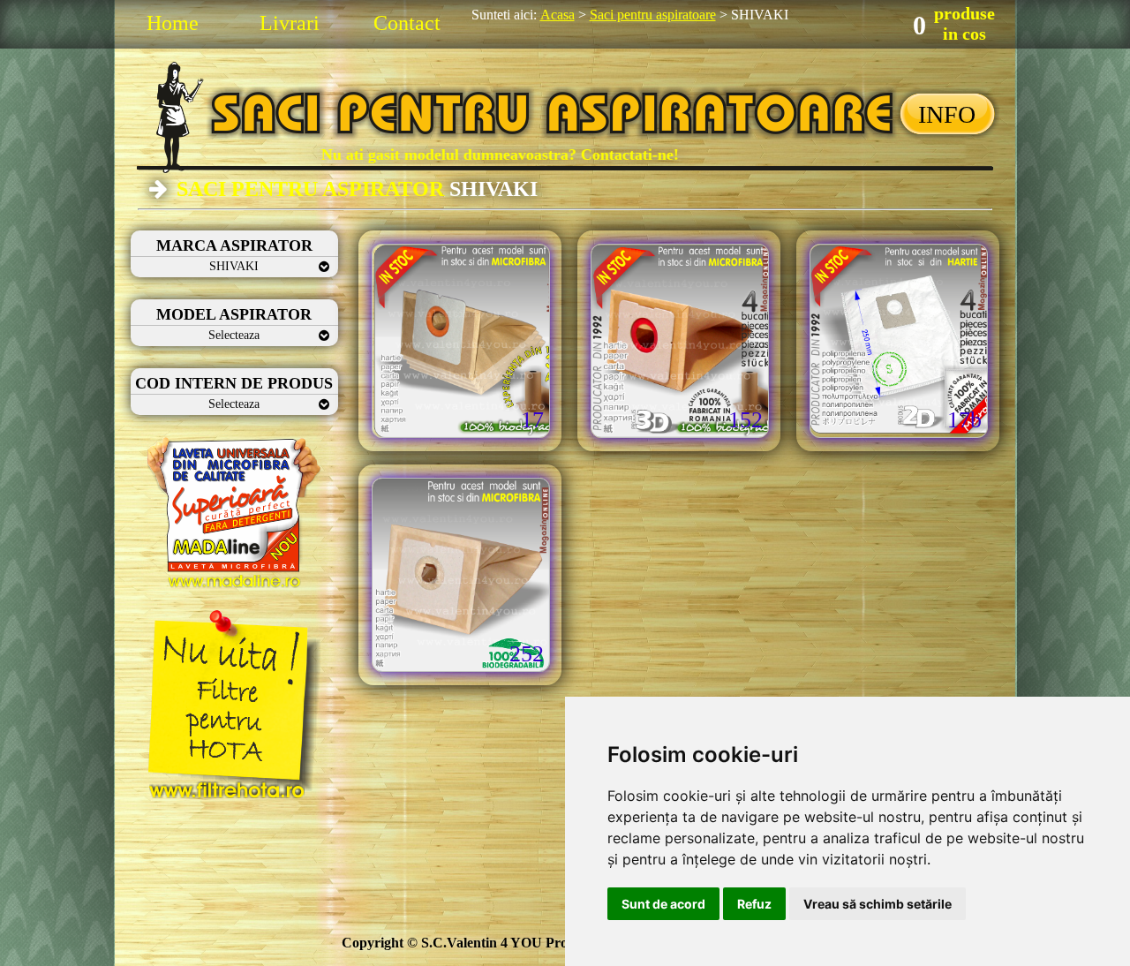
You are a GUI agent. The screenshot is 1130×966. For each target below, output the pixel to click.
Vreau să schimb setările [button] (877, 903)
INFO (947, 114)
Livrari (290, 22)
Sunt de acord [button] (663, 903)
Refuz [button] (754, 903)
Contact (407, 22)
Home (173, 22)
